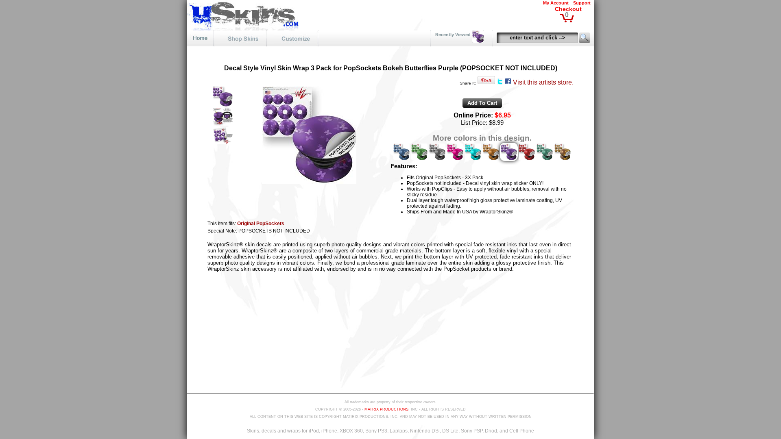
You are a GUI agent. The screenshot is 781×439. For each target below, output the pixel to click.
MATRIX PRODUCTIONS (386, 409)
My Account (556, 2)
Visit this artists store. (543, 82)
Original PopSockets (260, 223)
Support (582, 2)
